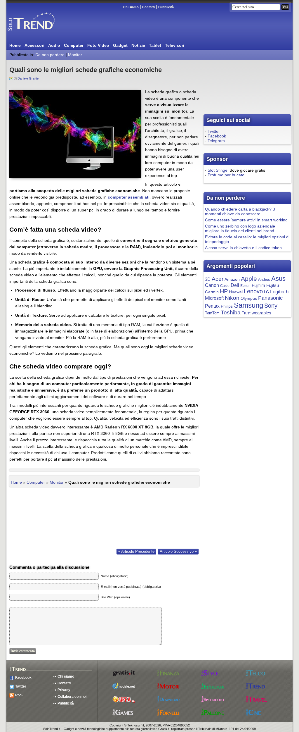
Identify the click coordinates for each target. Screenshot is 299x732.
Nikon (232, 298)
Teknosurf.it (135, 725)
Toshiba (231, 312)
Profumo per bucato (226, 175)
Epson (245, 286)
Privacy (64, 690)
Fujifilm (258, 285)
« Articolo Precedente (136, 551)
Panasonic (270, 298)
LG (266, 292)
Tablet (155, 45)
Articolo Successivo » (178, 551)
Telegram (216, 140)
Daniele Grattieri (29, 78)
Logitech (279, 291)
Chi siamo (131, 7)
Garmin (212, 292)
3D (208, 279)
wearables (261, 312)
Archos (264, 279)
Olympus (249, 298)
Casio (225, 286)
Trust (246, 313)
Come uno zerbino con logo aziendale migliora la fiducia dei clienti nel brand (240, 228)
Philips (227, 306)
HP (224, 291)
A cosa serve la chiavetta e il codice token (243, 247)
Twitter (214, 131)
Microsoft (214, 298)
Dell (235, 285)
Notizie (138, 45)
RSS (18, 695)
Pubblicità (166, 7)
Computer (74, 45)
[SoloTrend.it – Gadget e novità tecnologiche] (40, 33)
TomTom (212, 313)
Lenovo (253, 291)
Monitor (75, 54)
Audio (54, 45)
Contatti (148, 7)
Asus (278, 278)
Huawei (236, 292)
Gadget (120, 45)
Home (15, 45)
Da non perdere (50, 54)
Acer (217, 279)
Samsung (248, 305)
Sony (270, 305)
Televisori (174, 45)
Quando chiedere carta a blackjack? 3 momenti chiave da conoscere (240, 211)
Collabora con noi (72, 697)
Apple (249, 278)
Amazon (232, 279)
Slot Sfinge (217, 170)
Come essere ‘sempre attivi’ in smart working (246, 220)
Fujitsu (272, 285)
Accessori (34, 45)
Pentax (212, 306)
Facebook (217, 136)
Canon (212, 285)
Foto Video (98, 45)
